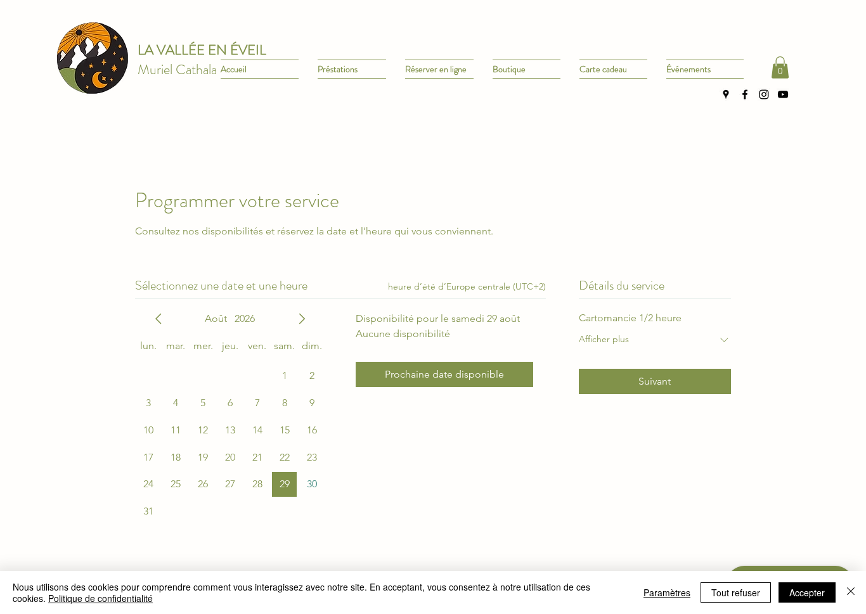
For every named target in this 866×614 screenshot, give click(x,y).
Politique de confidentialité (100, 598)
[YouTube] (783, 94)
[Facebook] (745, 94)
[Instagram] (764, 94)
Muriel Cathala (177, 69)
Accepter (807, 592)
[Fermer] (850, 592)
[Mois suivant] (301, 318)
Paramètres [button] (666, 592)
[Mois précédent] (158, 318)
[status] (467, 286)
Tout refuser (735, 592)
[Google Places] (726, 94)
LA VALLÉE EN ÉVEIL (202, 50)
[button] (780, 67)
